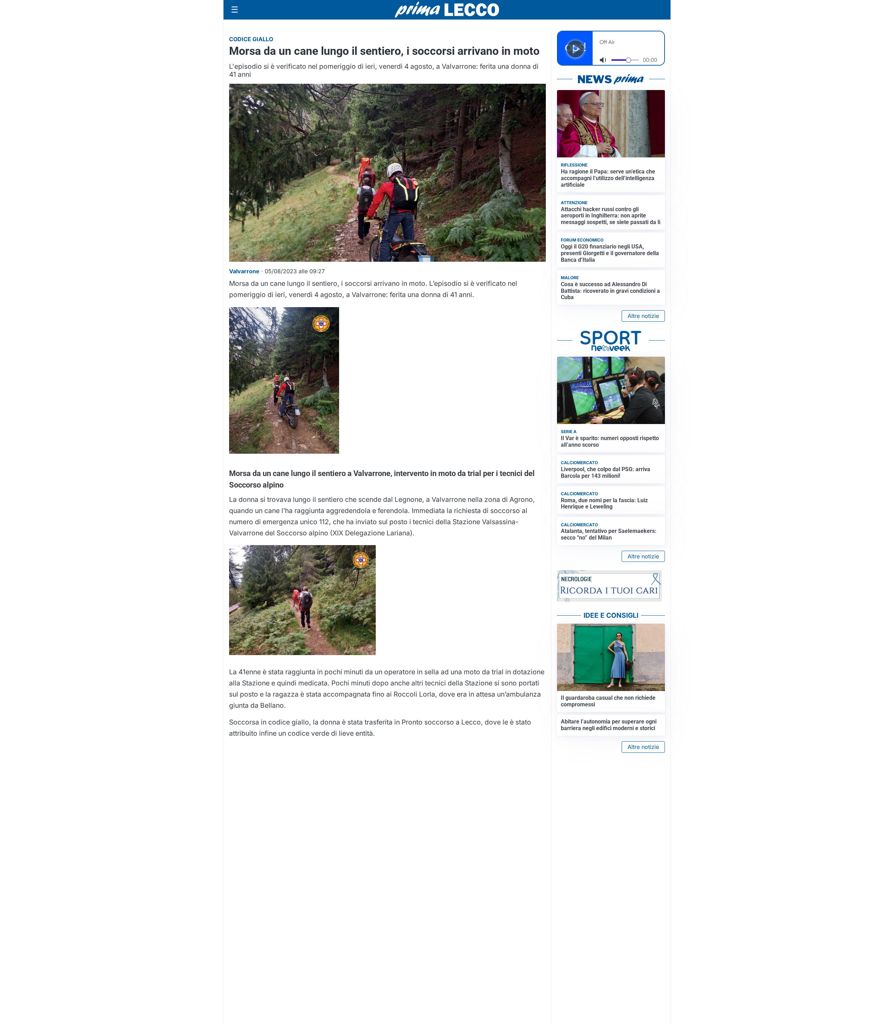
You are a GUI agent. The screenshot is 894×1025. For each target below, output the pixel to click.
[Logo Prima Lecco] (447, 9)
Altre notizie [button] (643, 315)
